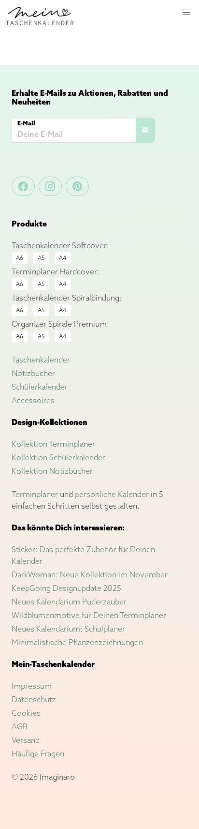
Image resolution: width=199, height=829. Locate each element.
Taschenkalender (41, 359)
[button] (186, 12)
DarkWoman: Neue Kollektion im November (90, 574)
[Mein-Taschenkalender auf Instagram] (50, 186)
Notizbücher (33, 373)
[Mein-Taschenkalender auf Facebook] (23, 186)
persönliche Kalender (112, 494)
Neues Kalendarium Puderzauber (69, 601)
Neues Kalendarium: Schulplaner (68, 628)
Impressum (32, 686)
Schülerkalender (40, 387)
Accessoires (33, 400)
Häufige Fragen (38, 753)
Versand (26, 740)
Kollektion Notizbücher (52, 471)
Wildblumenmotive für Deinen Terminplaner (89, 615)
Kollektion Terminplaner (53, 444)
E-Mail (26, 123)
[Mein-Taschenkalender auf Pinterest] (77, 186)
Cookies (26, 713)
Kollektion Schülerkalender (58, 457)
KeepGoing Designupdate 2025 (66, 588)
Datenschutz (34, 699)
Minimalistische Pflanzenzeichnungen (77, 642)
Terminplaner (35, 494)
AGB (20, 726)
